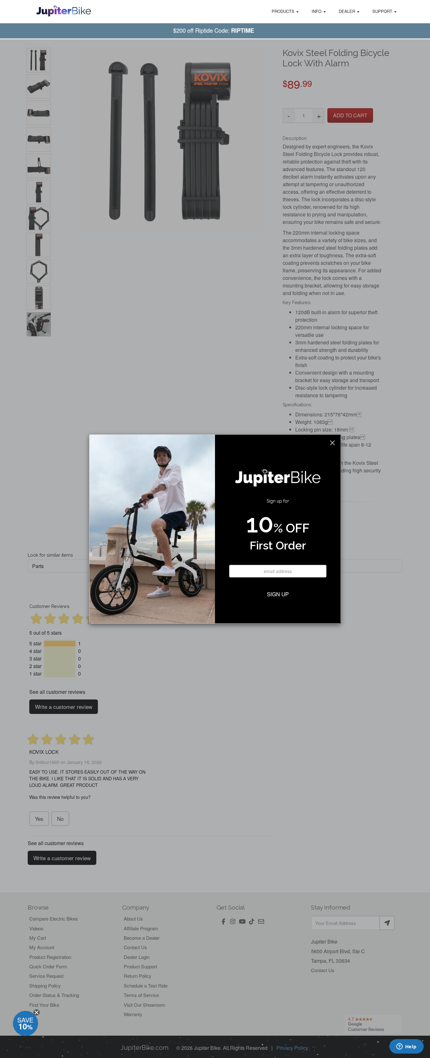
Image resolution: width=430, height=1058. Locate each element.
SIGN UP (278, 594)
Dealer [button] (347, 11)
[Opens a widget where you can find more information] (406, 1047)
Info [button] (317, 11)
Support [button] (382, 11)
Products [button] (284, 11)
